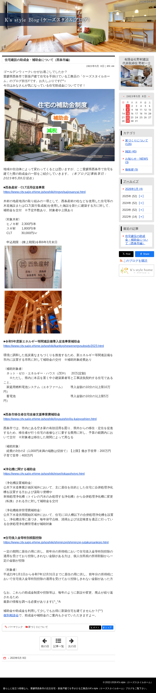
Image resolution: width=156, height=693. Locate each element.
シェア (109, 627)
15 (127, 113)
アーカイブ (130, 181)
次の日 (73, 642)
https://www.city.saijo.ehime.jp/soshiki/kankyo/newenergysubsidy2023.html (53, 346)
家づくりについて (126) (136, 142)
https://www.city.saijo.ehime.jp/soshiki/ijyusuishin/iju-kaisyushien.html (50, 419)
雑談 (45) (131, 151)
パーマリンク (15, 627)
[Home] (4, 658)
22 (127, 117)
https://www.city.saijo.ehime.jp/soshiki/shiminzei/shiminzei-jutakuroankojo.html (56, 542)
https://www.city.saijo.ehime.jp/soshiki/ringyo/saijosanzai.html (44, 192)
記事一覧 (58, 646)
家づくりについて (38, 627)
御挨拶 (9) (131, 169)
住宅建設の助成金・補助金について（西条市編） (38, 59)
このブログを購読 (135, 260)
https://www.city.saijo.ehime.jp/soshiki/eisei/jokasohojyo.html (44, 473)
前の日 (46, 642)
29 (127, 120)
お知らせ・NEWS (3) (136, 160)
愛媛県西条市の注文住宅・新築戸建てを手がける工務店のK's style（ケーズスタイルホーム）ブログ (78, 26)
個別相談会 (11, 615)
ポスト (97, 627)
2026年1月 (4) (134, 189)
